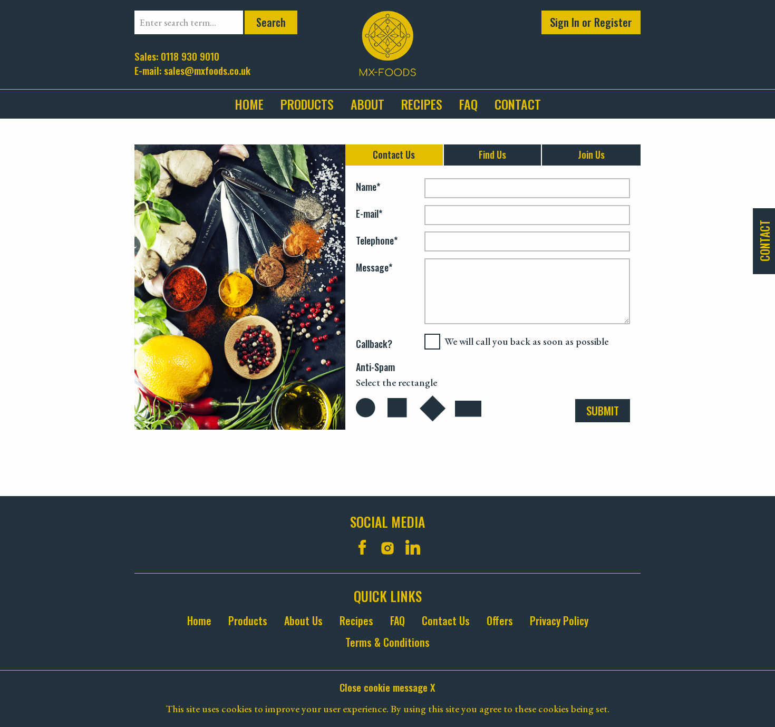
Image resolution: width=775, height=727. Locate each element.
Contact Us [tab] (394, 154)
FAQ (397, 620)
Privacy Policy (559, 620)
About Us (303, 620)
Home (249, 103)
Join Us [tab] (591, 154)
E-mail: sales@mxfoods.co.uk (192, 70)
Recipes (421, 103)
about (367, 103)
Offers (500, 620)
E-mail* (369, 214)
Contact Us (446, 620)
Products (307, 103)
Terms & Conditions (387, 642)
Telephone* (377, 241)
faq (468, 103)
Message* (374, 267)
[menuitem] (253, 104)
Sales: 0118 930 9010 (176, 56)
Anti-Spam (375, 367)
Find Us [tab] (492, 154)
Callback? (374, 344)
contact (518, 103)
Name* (368, 187)
